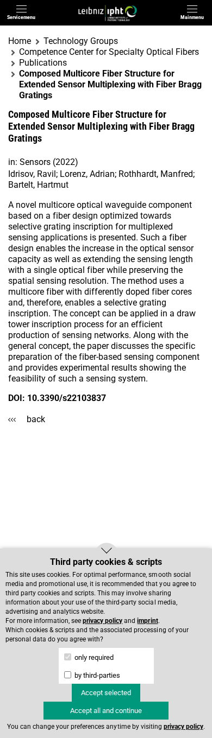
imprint (147, 621)
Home (19, 41)
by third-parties (96, 675)
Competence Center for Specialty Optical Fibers (109, 52)
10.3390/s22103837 (66, 398)
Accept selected (106, 693)
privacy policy (102, 621)
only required (93, 657)
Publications (43, 63)
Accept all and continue (106, 711)
